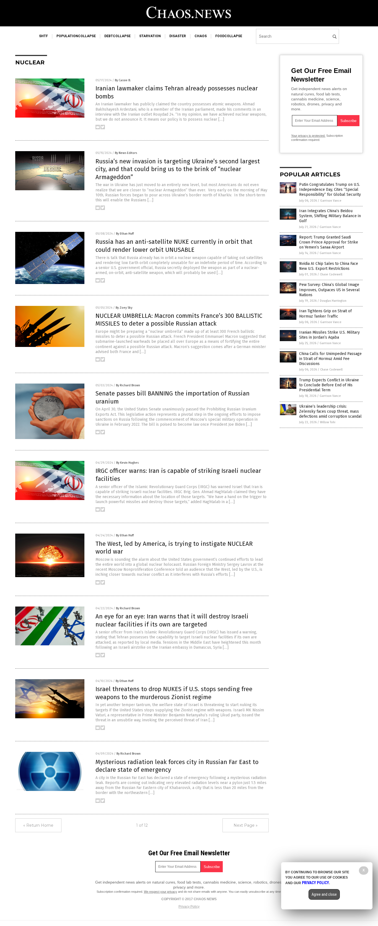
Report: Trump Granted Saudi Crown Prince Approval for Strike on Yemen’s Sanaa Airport (328, 242)
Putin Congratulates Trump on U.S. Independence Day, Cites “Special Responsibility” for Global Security (330, 189)
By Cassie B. (123, 80)
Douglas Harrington (333, 301)
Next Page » (246, 825)
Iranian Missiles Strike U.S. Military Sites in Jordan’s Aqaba (329, 335)
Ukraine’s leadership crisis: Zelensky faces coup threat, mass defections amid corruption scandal (330, 411)
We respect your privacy (160, 891)
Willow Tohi (327, 422)
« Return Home (38, 825)
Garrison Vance (330, 200)
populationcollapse (76, 36)
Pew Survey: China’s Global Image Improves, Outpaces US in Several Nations (329, 289)
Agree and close (324, 894)
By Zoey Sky (124, 307)
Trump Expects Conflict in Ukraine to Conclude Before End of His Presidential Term (329, 385)
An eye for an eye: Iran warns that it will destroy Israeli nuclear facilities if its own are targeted (171, 620)
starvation (150, 36)
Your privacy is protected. (308, 135)
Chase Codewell (331, 274)
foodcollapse (228, 36)
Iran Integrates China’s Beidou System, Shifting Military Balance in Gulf (330, 216)
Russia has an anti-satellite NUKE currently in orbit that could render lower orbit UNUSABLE (173, 245)
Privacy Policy (189, 907)
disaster (177, 36)
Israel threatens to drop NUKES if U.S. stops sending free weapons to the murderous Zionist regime (173, 693)
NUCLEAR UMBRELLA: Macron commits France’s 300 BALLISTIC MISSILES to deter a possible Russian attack (178, 320)
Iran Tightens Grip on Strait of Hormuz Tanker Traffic (325, 313)
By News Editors (126, 153)
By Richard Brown (128, 385)
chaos (201, 36)
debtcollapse (117, 36)
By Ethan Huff (125, 233)
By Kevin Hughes (127, 463)
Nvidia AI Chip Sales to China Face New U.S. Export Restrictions (328, 266)
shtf (43, 36)
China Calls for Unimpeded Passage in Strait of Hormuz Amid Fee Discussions (330, 358)
